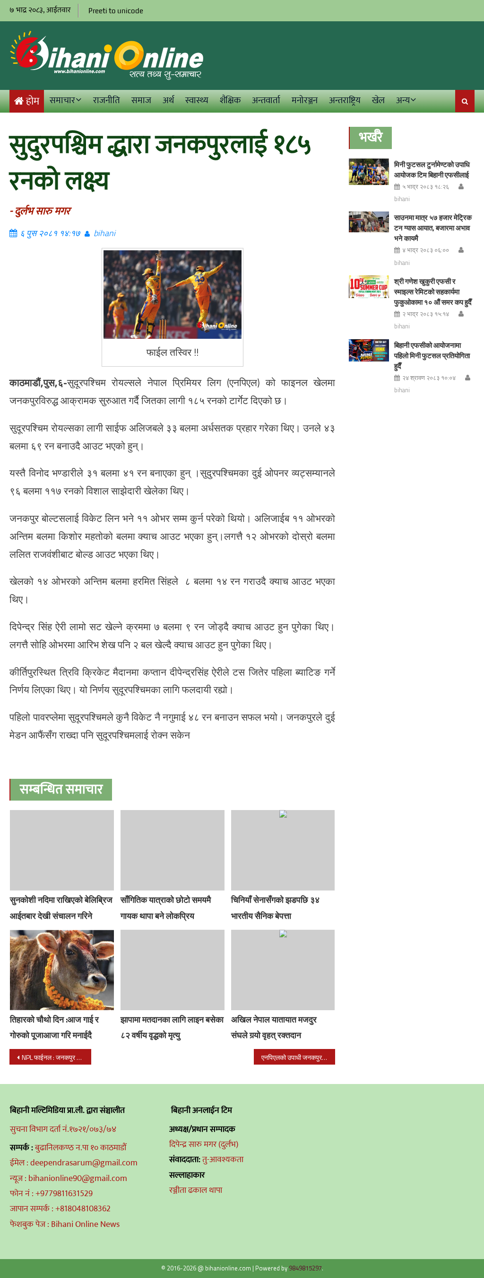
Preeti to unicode (115, 11)
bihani (104, 233)
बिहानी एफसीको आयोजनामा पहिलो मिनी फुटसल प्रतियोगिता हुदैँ (432, 355)
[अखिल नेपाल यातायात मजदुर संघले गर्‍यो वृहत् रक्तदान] (283, 970)
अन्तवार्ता (266, 100)
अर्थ (168, 100)
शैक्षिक (230, 100)
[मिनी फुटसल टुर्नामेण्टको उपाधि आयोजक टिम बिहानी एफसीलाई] (369, 172)
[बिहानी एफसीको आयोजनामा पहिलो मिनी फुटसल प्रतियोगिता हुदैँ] (369, 350)
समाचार (62, 100)
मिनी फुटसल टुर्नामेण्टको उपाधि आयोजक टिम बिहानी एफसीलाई (432, 169)
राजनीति (106, 100)
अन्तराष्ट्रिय (345, 100)
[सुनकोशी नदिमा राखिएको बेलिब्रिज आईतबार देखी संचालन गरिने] (62, 850)
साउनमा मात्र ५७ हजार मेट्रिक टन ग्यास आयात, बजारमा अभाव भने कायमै (433, 228)
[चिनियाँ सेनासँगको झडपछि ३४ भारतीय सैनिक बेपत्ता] (283, 850)
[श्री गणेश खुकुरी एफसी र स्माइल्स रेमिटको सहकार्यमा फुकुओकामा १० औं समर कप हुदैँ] (369, 286)
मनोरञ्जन (305, 100)
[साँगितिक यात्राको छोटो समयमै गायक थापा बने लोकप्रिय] (173, 850)
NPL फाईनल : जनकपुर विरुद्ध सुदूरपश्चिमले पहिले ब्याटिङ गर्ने (56, 1057)
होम (32, 101)
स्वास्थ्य (196, 100)
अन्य (403, 100)
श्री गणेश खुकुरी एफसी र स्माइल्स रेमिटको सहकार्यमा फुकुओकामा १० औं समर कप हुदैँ (433, 292)
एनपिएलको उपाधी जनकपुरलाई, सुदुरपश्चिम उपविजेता (298, 1057)
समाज (141, 100)
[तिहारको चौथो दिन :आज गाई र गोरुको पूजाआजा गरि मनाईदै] (62, 970)
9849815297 (305, 1268)
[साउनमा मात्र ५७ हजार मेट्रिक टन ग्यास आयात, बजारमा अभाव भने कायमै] (369, 222)
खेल (378, 100)
